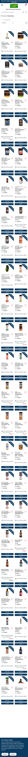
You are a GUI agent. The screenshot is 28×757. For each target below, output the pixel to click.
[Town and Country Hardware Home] (14, 6)
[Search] (23, 12)
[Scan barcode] (26, 12)
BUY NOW (7, 58)
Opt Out (13, 754)
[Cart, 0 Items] (25, 5)
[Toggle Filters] (26, 23)
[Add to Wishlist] (12, 42)
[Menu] (2, 5)
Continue (5, 754)
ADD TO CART (7, 55)
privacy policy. (12, 746)
